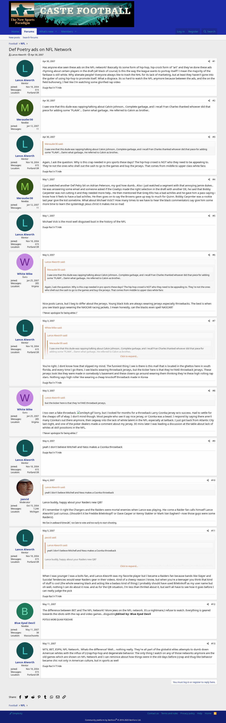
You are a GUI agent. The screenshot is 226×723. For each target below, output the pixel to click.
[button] (56, 31)
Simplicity (17, 713)
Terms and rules (169, 713)
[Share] (209, 61)
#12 (213, 604)
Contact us (153, 713)
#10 (213, 480)
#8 (214, 390)
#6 (214, 254)
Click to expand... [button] (129, 356)
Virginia (35, 286)
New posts (14, 37)
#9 (214, 440)
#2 (214, 100)
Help (199, 713)
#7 (214, 320)
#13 (213, 643)
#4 (214, 179)
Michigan (34, 511)
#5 (214, 215)
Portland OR (33, 92)
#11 (213, 530)
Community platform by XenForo (113, 720)
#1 (214, 61)
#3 (214, 136)
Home (15, 31)
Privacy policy (187, 713)
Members (67, 31)
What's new (46, 31)
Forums (29, 31)
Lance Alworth (18, 54)
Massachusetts (31, 635)
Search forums (30, 37)
